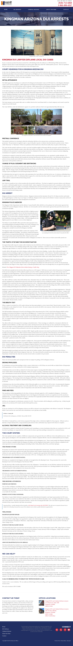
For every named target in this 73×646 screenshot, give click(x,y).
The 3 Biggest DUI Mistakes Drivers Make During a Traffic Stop (23, 267)
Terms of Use (57, 640)
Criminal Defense (33, 9)
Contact (66, 9)
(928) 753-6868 (65, 3)
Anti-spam (69, 640)
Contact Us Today (10, 598)
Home (6, 9)
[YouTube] (69, 630)
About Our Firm (51, 9)
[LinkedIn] (57, 630)
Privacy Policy (63, 640)
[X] (61, 630)
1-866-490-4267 (65, 5)
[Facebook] (65, 630)
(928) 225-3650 (48, 606)
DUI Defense (17, 9)
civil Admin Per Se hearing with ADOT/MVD (38, 505)
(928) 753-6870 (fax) (50, 616)
